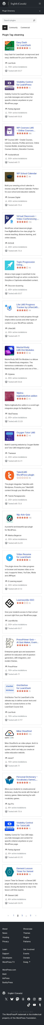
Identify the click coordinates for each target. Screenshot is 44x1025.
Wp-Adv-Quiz (23, 514)
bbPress (6, 978)
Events (26, 953)
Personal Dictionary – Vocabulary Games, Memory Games (27, 778)
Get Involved (28, 949)
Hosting (5, 937)
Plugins (26, 937)
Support (5, 953)
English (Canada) (15, 993)
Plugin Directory (8, 11)
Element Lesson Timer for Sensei (25, 869)
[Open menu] (40, 3)
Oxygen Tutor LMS (26, 432)
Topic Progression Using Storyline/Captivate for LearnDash (26, 263)
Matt (4, 974)
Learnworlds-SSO (25, 600)
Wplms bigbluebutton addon (27, 394)
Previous (8, 915)
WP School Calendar (27, 173)
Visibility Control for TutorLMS (25, 824)
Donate (26, 958)
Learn (4, 949)
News (4, 933)
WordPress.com (9, 970)
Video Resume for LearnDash (24, 555)
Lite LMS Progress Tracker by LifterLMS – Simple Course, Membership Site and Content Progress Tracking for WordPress (28, 306)
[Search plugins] (34, 20)
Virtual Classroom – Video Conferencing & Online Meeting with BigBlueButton (27, 217)
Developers (7, 958)
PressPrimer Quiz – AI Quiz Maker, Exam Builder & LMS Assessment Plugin (27, 641)
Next (36, 915)
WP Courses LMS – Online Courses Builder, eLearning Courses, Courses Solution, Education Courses (26, 129)
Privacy (5, 941)
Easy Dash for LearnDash (24, 43)
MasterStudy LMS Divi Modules (25, 348)
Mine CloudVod (24, 731)
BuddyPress (7, 982)
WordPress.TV (8, 962)
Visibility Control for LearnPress (25, 83)
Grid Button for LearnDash (24, 686)
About (5, 929)
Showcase (27, 929)
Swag (26, 962)
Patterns (27, 941)
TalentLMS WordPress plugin (25, 473)
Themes (26, 933)
